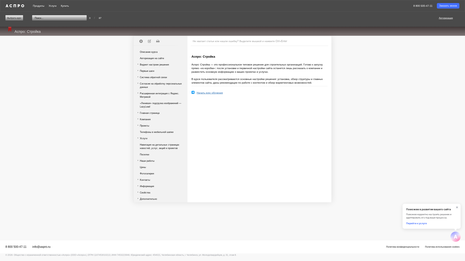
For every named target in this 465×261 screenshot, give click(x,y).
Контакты (145, 179)
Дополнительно (148, 198)
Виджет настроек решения (154, 64)
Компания (145, 119)
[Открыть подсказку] (455, 237)
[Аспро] (15, 5)
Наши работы (147, 160)
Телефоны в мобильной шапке (156, 132)
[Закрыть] (457, 207)
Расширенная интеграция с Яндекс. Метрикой (159, 95)
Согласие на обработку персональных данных (161, 85)
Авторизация (446, 18)
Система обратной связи (153, 77)
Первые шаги (147, 70)
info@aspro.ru (41, 246)
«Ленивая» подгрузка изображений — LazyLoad (160, 104)
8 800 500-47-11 (422, 5)
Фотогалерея (147, 173)
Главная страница (149, 113)
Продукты (38, 5)
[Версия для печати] (157, 41)
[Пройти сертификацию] (141, 41)
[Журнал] (149, 41)
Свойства (145, 192)
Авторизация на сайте (152, 58)
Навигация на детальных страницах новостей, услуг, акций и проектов (159, 146)
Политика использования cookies (442, 247)
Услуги (52, 5)
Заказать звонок (448, 5)
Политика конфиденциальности (402, 247)
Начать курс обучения (210, 92)
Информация (147, 186)
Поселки (144, 154)
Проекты (144, 125)
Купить (65, 5)
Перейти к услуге (416, 223)
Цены (143, 167)
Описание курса (148, 51)
